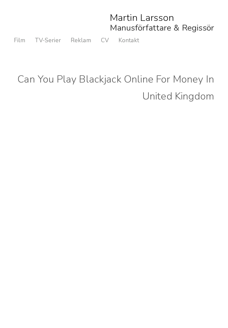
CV (105, 40)
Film (20, 40)
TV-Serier (48, 40)
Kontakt (128, 40)
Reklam (81, 40)
